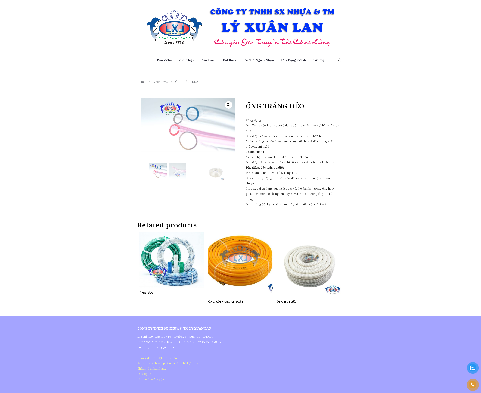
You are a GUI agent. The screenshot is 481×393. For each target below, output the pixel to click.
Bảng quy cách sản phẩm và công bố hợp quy (167, 363)
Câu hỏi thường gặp (150, 379)
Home (141, 82)
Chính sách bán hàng (151, 368)
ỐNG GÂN (146, 293)
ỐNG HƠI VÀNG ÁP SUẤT (225, 301)
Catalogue (144, 374)
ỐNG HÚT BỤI (286, 301)
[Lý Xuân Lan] (240, 27)
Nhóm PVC (160, 82)
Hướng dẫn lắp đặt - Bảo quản (157, 358)
